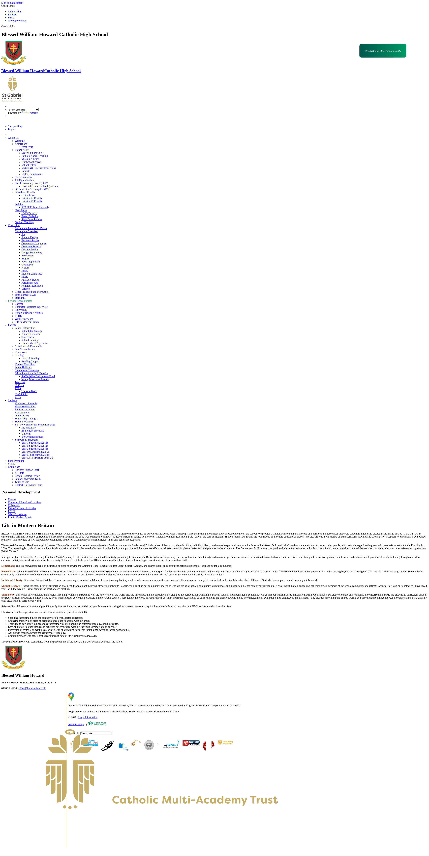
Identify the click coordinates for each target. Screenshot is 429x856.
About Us (13, 137)
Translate (33, 112)
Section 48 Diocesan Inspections (38, 168)
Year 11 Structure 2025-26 (35, 454)
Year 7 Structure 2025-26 (34, 442)
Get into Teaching (24, 222)
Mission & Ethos (30, 158)
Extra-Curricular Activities (29, 312)
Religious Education (32, 285)
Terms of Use (22, 481)
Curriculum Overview (26, 231)
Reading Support (30, 361)
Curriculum (14, 225)
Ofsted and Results (25, 192)
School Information (25, 328)
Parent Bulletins (29, 216)
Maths (24, 270)
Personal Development (20, 300)
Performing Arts (29, 282)
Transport (20, 382)
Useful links (21, 394)
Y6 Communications (32, 436)
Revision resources (25, 409)
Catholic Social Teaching (34, 155)
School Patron (28, 165)
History (25, 267)
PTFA (18, 388)
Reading (19, 355)
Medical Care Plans (25, 364)
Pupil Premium (16, 460)
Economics (27, 255)
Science (25, 288)
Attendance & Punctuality (28, 346)
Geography (27, 264)
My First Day (28, 427)
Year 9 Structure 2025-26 (34, 448)
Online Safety (22, 415)
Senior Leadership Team (28, 478)
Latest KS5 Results (31, 201)
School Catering (30, 340)
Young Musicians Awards (35, 379)
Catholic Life (22, 149)
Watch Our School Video (382, 50)
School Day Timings (26, 418)
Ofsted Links (28, 195)
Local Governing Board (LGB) (31, 183)
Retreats (25, 171)
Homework (21, 352)
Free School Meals (25, 349)
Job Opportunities (24, 180)
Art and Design (29, 237)
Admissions (21, 143)
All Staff (19, 472)
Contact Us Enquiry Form (28, 485)
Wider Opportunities (32, 174)
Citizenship (21, 309)
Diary (11, 17)
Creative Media (29, 249)
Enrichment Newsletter (27, 370)
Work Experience (24, 318)
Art (23, 234)
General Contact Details (27, 475)
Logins (11, 129)
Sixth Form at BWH (25, 294)
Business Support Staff (27, 469)
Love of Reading (30, 358)
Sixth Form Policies (31, 219)
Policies (12, 14)
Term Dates (27, 337)
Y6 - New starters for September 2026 (35, 424)
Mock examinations (25, 406)
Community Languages (33, 243)
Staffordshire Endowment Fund (38, 376)
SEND (11, 463)
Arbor (18, 397)
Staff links (20, 297)
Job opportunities (17, 20)
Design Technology (31, 252)
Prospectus (27, 146)
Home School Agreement (34, 343)
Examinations (22, 412)
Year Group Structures (26, 439)
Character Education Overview (31, 306)
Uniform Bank (29, 391)
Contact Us (14, 466)
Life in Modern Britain (27, 321)
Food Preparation (30, 261)
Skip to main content (12, 2)
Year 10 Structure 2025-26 (35, 451)
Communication (23, 177)
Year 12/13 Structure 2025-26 (37, 457)
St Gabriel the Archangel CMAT (32, 189)
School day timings (31, 331)
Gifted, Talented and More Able (31, 291)
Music (24, 276)
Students (12, 400)
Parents (12, 325)
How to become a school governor (39, 186)
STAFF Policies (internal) (35, 207)
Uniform (19, 385)
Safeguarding (15, 11)
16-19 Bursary (29, 213)
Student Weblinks (24, 421)
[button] (15, 26)
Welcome (20, 140)
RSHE (18, 315)
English (25, 258)
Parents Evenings (30, 334)
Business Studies (30, 240)
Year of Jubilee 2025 (32, 152)
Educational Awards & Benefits (31, 373)
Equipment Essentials (32, 430)
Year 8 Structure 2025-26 (34, 445)
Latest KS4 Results (31, 198)
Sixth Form (21, 210)
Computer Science (31, 246)
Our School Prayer (31, 161)
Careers (19, 303)
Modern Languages (31, 273)
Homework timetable (26, 403)
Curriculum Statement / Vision (31, 228)
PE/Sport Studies (30, 279)
